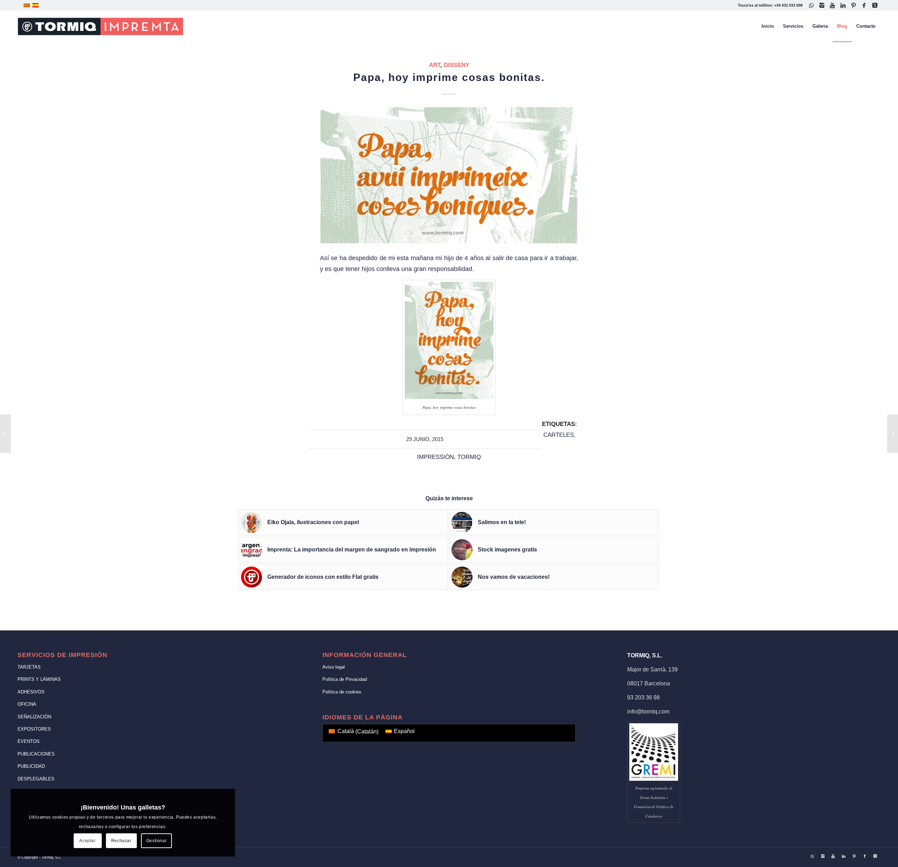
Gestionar (156, 840)
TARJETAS (29, 667)
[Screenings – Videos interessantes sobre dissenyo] (892, 433)
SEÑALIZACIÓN (34, 716)
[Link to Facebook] (864, 5)
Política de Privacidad (344, 679)
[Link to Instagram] (822, 5)
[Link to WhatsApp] (811, 5)
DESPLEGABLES (36, 778)
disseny (456, 65)
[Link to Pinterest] (854, 5)
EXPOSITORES (34, 729)
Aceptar (87, 840)
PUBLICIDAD (31, 766)
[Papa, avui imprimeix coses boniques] (449, 175)
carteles (558, 435)
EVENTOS (29, 741)
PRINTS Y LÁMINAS (39, 679)
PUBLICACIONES (36, 754)
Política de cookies (341, 692)
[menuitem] (767, 26)
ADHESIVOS (31, 692)
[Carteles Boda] (5, 433)
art (434, 65)
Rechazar (121, 840)
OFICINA (27, 704)
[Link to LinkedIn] (843, 5)
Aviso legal (333, 667)
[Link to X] (875, 5)
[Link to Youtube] (832, 5)
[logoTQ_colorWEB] (100, 26)
